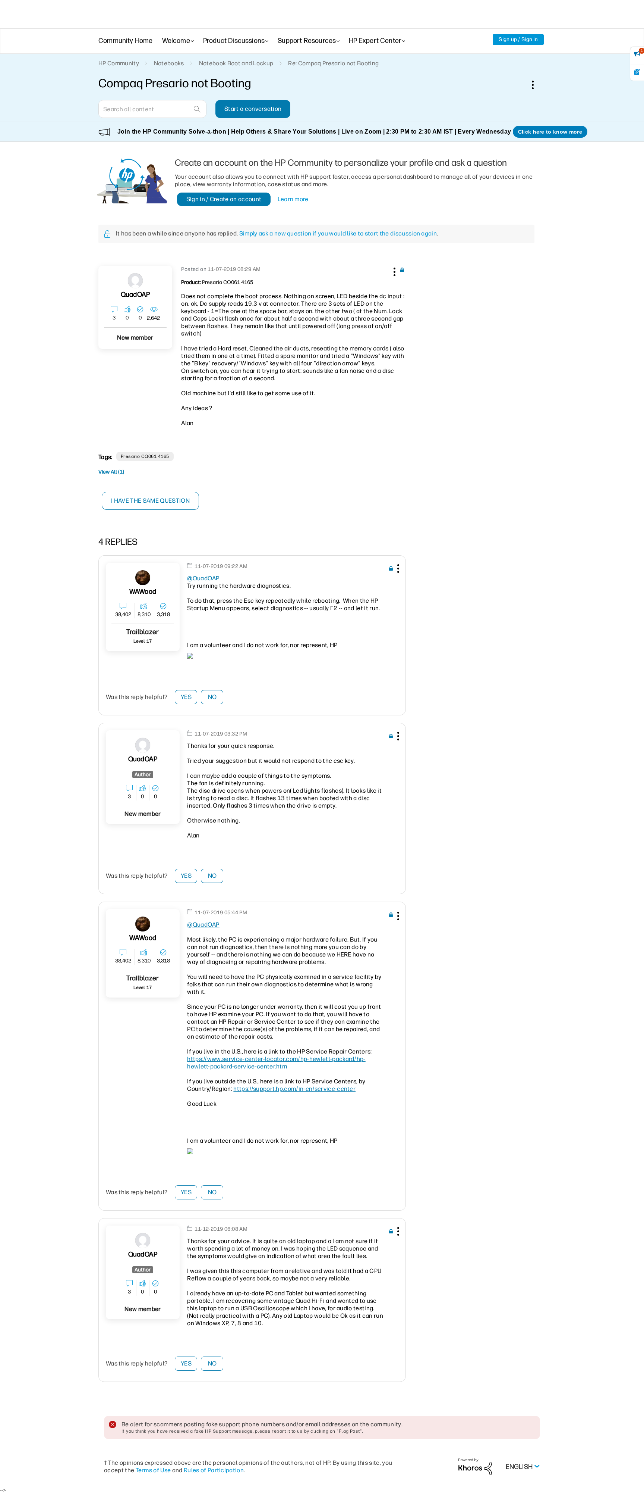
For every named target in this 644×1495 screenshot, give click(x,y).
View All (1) (111, 472)
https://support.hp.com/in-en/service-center (294, 1088)
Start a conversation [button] (252, 108)
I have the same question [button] (150, 500)
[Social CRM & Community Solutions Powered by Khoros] (475, 1466)
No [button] (212, 696)
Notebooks (169, 63)
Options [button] (536, 84)
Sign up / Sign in (518, 39)
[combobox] (152, 109)
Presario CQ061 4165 (145, 456)
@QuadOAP (203, 578)
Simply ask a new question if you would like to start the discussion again (338, 233)
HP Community (118, 63)
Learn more (293, 199)
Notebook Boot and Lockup (236, 63)
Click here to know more (550, 132)
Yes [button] (186, 696)
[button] (393, 270)
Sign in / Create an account (224, 199)
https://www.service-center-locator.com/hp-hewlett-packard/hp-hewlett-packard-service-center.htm (276, 1062)
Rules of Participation (214, 1470)
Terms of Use (153, 1470)
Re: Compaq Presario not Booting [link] (333, 63)
